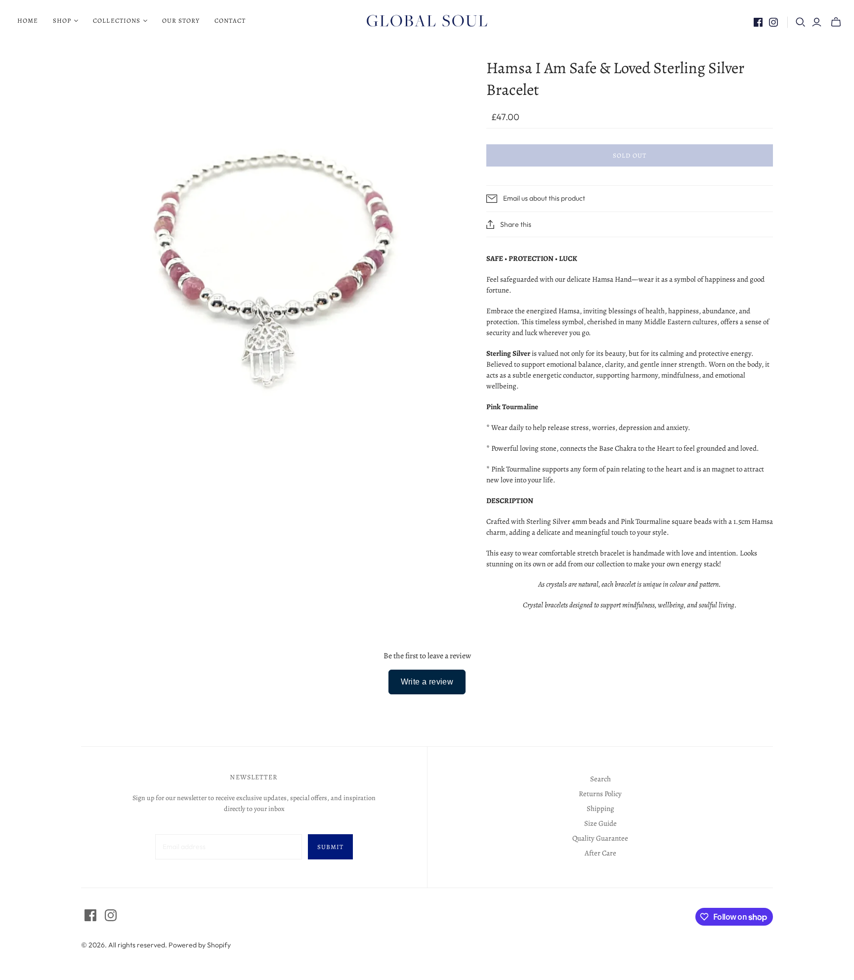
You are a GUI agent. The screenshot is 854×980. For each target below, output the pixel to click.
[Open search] (801, 22)
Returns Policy (600, 794)
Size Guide (600, 823)
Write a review (427, 682)
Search (600, 779)
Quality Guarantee (600, 838)
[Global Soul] (427, 21)
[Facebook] (758, 22)
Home (27, 20)
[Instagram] (773, 22)
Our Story (181, 20)
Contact (230, 20)
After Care (600, 853)
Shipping (600, 808)
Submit (330, 847)
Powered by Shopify (200, 944)
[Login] (816, 22)
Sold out (629, 155)
